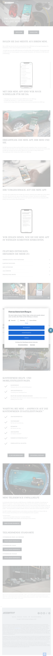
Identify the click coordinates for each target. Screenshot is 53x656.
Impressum (32, 344)
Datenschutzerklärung (23, 344)
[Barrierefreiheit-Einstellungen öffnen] (50, 330)
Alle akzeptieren (26, 327)
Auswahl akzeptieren (26, 332)
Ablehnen (26, 337)
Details (26, 323)
